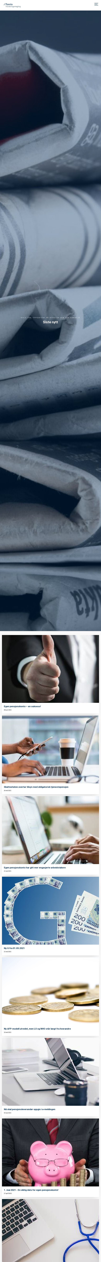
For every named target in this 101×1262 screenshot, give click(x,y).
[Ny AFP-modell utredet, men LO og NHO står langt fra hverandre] (50, 991)
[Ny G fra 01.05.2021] (50, 911)
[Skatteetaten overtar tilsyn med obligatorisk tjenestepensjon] (50, 750)
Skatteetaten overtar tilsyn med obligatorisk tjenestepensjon (36, 787)
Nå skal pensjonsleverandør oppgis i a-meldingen (29, 1109)
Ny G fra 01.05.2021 (14, 948)
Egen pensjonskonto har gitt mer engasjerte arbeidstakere (35, 867)
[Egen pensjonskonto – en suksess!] (50, 669)
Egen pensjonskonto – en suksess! (22, 706)
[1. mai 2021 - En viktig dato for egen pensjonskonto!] (50, 1152)
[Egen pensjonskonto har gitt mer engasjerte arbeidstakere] (50, 830)
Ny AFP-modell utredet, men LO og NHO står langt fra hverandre (37, 1028)
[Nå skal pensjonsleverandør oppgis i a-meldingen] (50, 1072)
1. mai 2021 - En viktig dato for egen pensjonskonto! (31, 1190)
